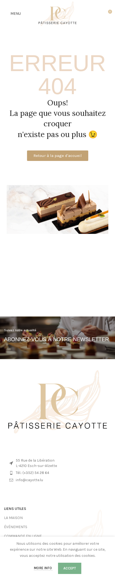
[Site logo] (57, 13)
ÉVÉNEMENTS (15, 527)
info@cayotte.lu (29, 480)
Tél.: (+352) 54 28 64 (32, 472)
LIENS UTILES (15, 508)
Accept (69, 568)
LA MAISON (13, 518)
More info (43, 568)
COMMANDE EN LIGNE (23, 536)
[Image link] (57, 401)
